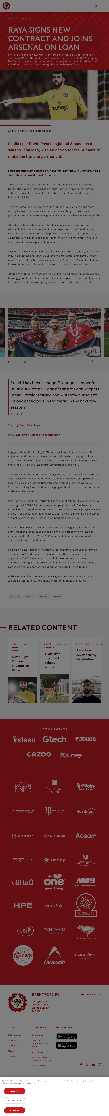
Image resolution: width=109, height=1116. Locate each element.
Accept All (14, 1091)
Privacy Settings (14, 1100)
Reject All (14, 1110)
